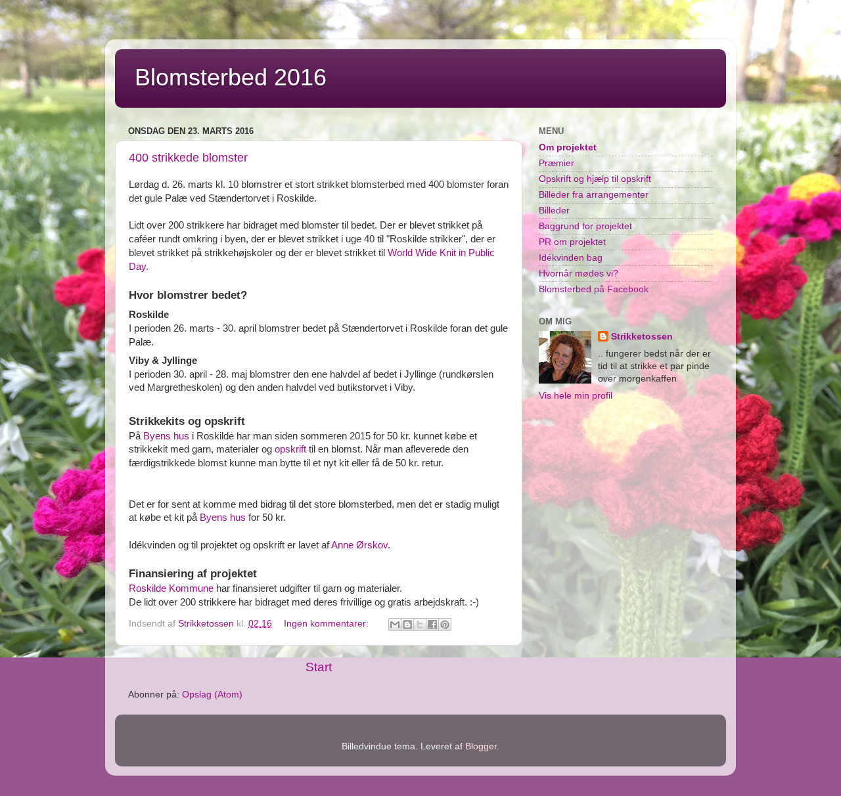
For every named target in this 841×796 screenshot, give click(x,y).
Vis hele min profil (575, 396)
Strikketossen (642, 337)
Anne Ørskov (359, 545)
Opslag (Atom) (212, 694)
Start (319, 667)
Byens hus (166, 436)
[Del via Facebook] (432, 624)
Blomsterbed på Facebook (593, 289)
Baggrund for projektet (585, 226)
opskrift (290, 449)
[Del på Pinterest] (444, 624)
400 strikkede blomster (188, 157)
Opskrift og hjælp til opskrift (595, 179)
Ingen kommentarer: (327, 624)
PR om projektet (572, 242)
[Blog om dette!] (407, 624)
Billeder (554, 210)
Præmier (556, 163)
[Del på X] (419, 624)
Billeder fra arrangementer (593, 195)
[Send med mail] (394, 624)
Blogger (481, 746)
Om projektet (568, 147)
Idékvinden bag (570, 258)
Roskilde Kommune (171, 588)
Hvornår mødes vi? (578, 273)
